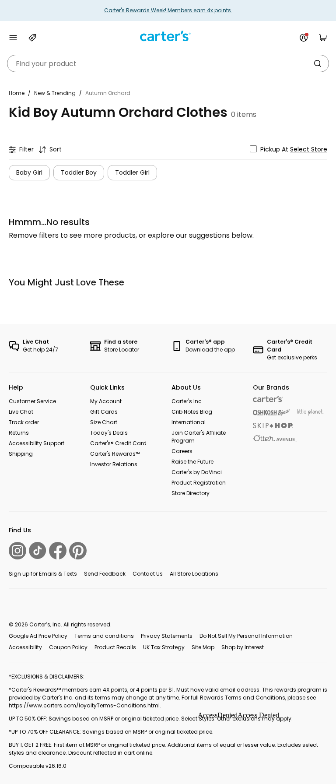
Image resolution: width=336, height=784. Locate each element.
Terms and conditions (104, 636)
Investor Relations (113, 464)
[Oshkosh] (271, 412)
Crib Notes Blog (192, 411)
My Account (106, 401)
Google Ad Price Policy (38, 636)
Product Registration (199, 482)
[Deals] (32, 37)
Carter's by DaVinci (197, 472)
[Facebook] (57, 550)
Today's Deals (109, 432)
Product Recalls (115, 647)
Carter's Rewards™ (115, 453)
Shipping (21, 453)
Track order (24, 422)
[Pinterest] (78, 550)
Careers (182, 451)
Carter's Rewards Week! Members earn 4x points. (168, 10)
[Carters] (268, 399)
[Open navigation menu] (13, 37)
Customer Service (32, 401)
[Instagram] (17, 550)
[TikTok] (37, 550)
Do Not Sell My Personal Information (246, 636)
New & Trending (55, 93)
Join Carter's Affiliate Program (199, 436)
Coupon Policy (68, 647)
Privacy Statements (166, 636)
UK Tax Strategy (164, 647)
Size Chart (103, 422)
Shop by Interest (242, 647)
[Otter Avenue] (275, 438)
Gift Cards (104, 411)
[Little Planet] (310, 412)
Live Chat (21, 411)
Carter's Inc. (187, 401)
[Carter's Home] (168, 36)
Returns (19, 432)
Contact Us (148, 573)
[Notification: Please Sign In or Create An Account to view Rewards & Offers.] (303, 37)
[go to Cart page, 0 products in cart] (322, 37)
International (189, 422)
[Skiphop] (273, 425)
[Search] (318, 63)
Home (16, 93)
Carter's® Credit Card (118, 443)
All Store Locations (194, 573)
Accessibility (25, 647)
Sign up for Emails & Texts (43, 573)
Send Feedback (105, 573)
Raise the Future (193, 461)
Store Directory (191, 493)
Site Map (203, 647)
